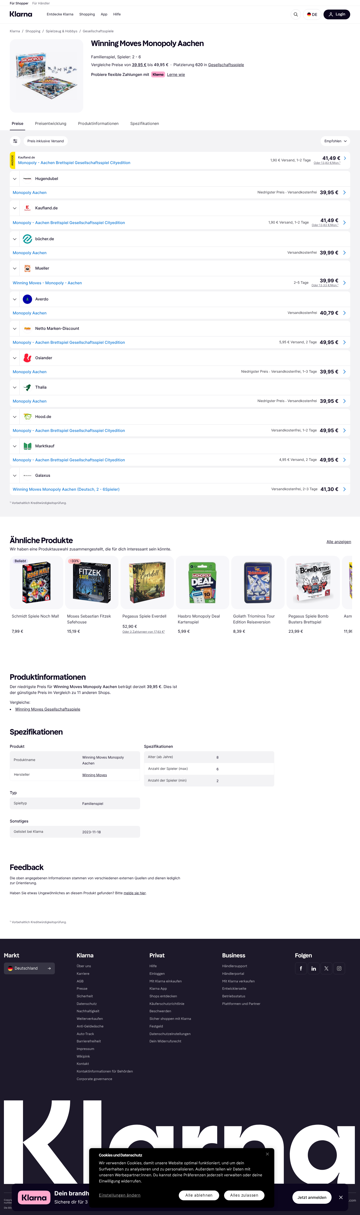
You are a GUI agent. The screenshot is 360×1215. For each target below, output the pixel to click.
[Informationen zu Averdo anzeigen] (15, 299)
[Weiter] (343, 595)
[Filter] (15, 141)
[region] (181, 1178)
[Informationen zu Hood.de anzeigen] (15, 417)
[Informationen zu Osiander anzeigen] (15, 358)
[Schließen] (267, 1154)
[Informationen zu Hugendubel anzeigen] (15, 179)
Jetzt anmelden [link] (312, 1197)
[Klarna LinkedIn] (314, 968)
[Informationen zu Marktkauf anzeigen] (15, 446)
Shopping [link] (32, 31)
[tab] (17, 123)
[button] (312, 14)
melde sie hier (135, 893)
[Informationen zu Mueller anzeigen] (15, 268)
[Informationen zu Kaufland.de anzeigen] (15, 208)
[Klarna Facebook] (301, 968)
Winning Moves (94, 775)
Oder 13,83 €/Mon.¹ (327, 163)
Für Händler (41, 3)
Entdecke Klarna (60, 14)
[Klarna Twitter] (326, 968)
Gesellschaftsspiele (226, 64)
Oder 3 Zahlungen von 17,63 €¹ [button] (143, 631)
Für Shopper (19, 3)
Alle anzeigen (338, 541)
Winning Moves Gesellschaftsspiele (47, 709)
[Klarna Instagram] (339, 968)
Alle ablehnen (199, 1195)
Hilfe (116, 14)
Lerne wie (176, 74)
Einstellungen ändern (120, 1195)
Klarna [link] (15, 31)
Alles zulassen (244, 1195)
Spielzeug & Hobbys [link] (61, 31)
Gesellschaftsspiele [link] (98, 31)
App (104, 14)
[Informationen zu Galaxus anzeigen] (15, 475)
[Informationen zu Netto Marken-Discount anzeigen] (15, 329)
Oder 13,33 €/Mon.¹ (325, 285)
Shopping (87, 14)
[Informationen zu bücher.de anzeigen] (15, 239)
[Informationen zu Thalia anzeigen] (15, 387)
